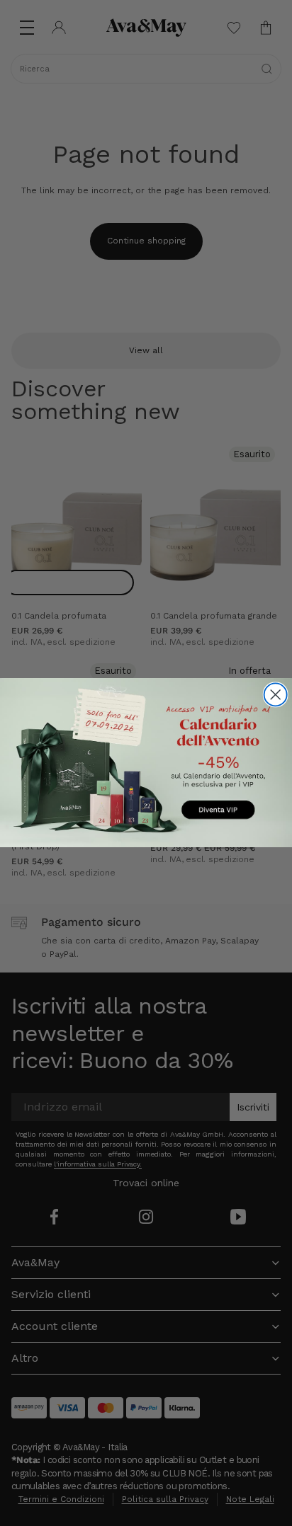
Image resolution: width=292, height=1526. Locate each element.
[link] (146, 762)
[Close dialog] (275, 695)
